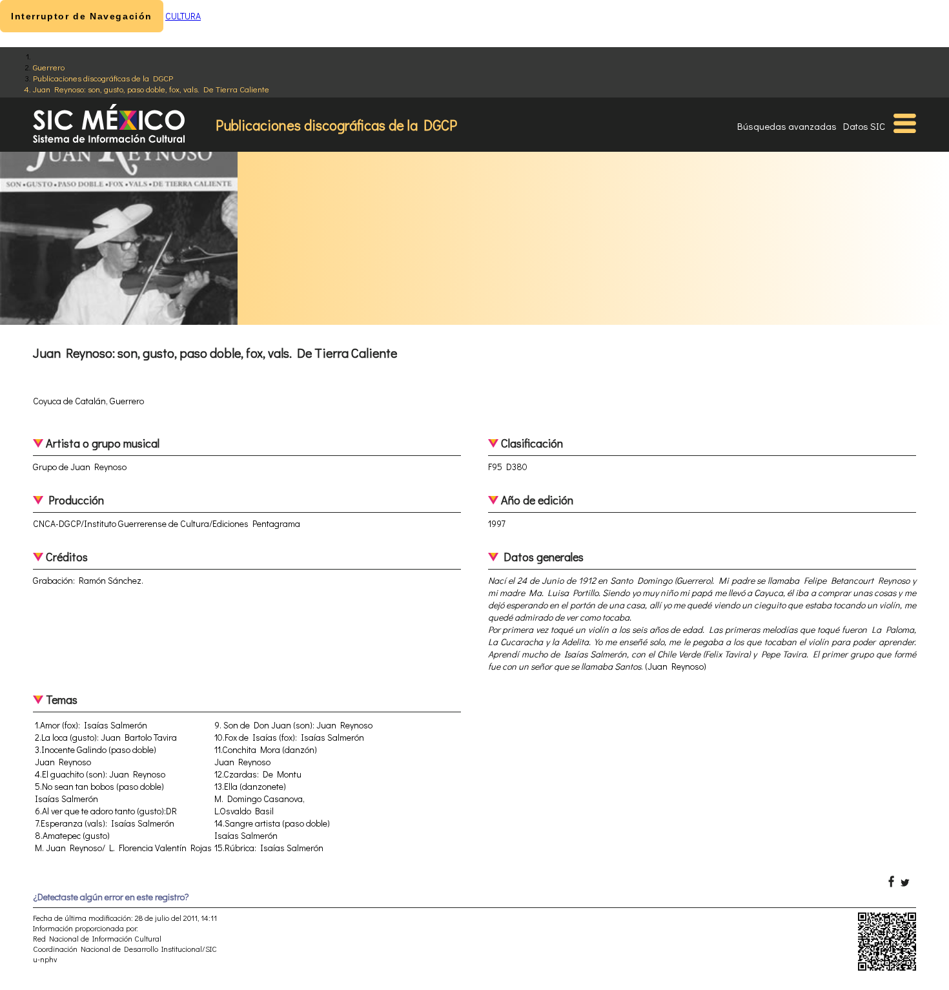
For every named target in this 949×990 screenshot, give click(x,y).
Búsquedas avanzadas (787, 125)
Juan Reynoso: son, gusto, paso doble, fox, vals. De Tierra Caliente (151, 88)
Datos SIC (864, 125)
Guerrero (49, 66)
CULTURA (183, 16)
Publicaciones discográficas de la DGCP (103, 77)
